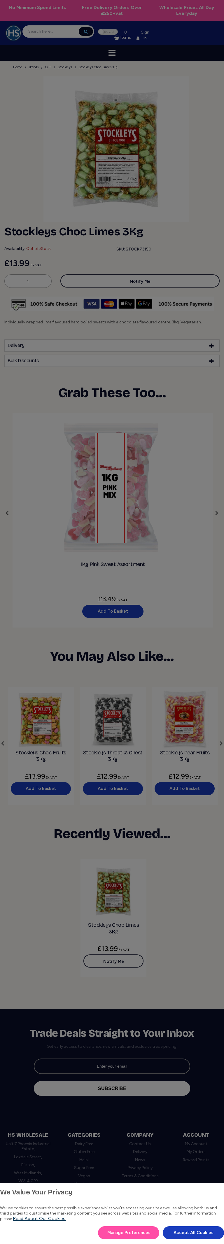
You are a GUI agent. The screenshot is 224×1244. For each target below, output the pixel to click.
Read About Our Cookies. (39, 1218)
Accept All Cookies (193, 1232)
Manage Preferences (128, 1232)
